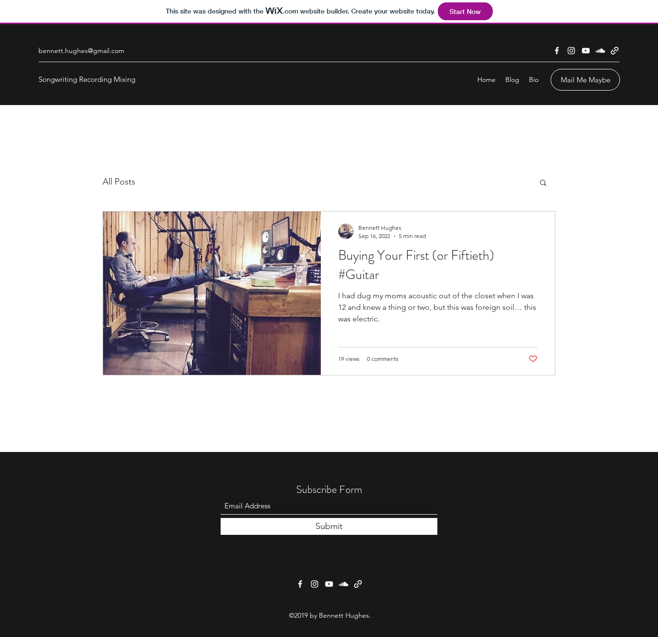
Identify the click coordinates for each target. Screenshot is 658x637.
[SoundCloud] (600, 50)
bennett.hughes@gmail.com (81, 50)
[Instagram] (571, 50)
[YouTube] (586, 50)
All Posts (119, 181)
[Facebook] (557, 50)
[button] (543, 183)
